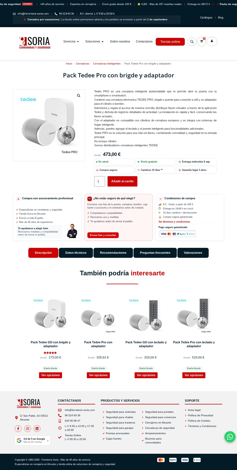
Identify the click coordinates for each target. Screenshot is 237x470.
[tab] (43, 253)
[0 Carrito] (201, 41)
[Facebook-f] (18, 428)
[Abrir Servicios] (77, 41)
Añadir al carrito (122, 181)
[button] (78, 95)
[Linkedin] (37, 428)
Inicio (69, 63)
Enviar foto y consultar (103, 235)
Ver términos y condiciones (174, 222)
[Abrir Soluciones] (102, 41)
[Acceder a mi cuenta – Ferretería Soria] (212, 41)
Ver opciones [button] (50, 375)
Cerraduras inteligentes (107, 63)
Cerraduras (82, 63)
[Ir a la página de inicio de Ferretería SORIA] (35, 54)
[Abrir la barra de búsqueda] (192, 41)
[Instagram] (27, 428)
